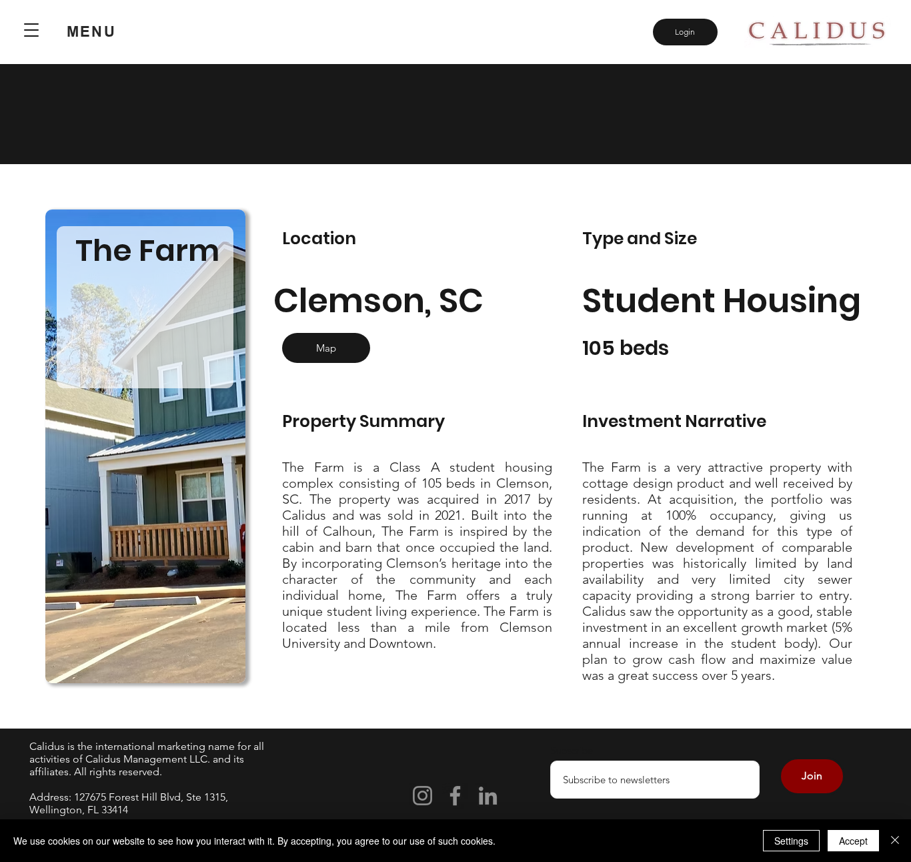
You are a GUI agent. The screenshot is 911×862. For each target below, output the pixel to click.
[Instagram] (422, 796)
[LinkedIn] (488, 796)
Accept (853, 840)
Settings (791, 840)
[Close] (895, 840)
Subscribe (571, 750)
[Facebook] (455, 796)
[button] (31, 30)
